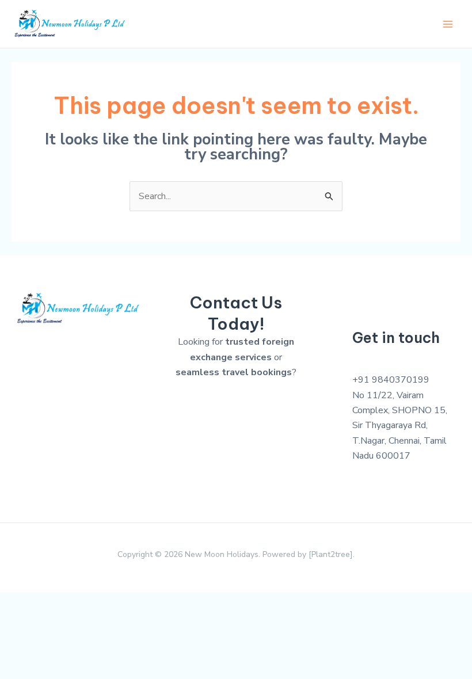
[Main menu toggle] (447, 24)
